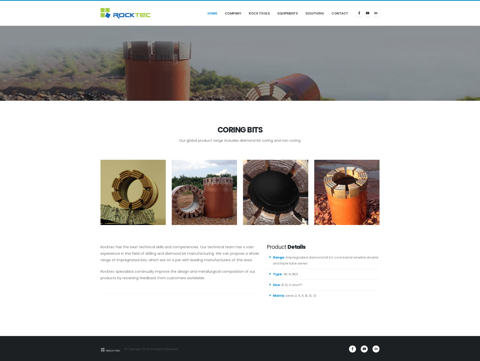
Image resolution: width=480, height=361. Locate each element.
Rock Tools (259, 13)
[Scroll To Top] (471, 355)
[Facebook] (359, 13)
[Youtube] (364, 349)
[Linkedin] (375, 13)
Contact (340, 13)
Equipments (288, 13)
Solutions (315, 13)
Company (233, 13)
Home (212, 13)
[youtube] (367, 13)
